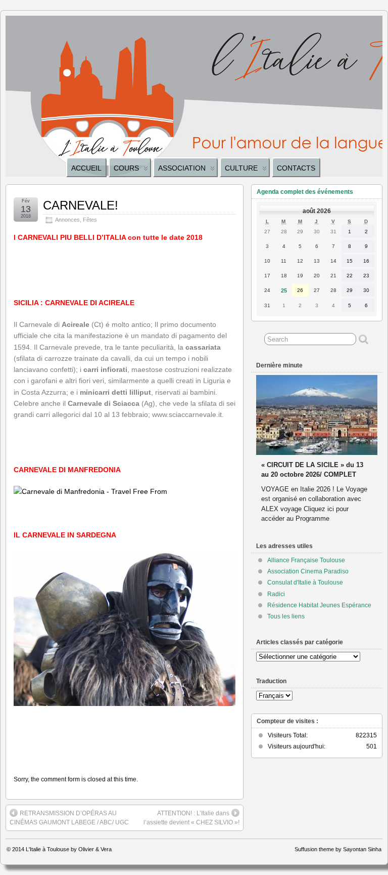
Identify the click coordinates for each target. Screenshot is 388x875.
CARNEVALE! (80, 205)
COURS (126, 168)
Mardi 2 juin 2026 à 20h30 (301, 455)
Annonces (67, 220)
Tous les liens (286, 616)
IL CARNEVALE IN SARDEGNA (65, 535)
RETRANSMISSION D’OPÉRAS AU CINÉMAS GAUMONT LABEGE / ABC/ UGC (69, 818)
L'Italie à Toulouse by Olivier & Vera (69, 849)
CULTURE (241, 168)
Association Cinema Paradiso (308, 571)
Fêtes (90, 220)
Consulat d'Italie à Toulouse (305, 582)
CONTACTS (296, 168)
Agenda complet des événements (305, 191)
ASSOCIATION (182, 168)
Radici (276, 594)
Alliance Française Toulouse (306, 560)
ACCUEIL (86, 168)
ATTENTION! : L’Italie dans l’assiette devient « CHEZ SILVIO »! (191, 818)
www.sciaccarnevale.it (187, 414)
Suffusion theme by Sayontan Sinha (338, 849)
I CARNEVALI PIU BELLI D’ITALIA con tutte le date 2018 (108, 237)
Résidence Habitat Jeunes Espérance (319, 605)
